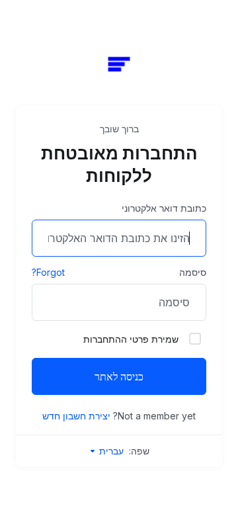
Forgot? (48, 272)
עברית (110, 450)
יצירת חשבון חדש (76, 415)
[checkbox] (195, 339)
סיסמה (192, 272)
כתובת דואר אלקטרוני (164, 208)
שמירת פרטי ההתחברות (130, 339)
